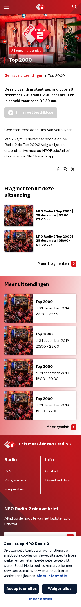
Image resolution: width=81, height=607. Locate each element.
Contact (51, 471)
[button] (6, 7)
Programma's (15, 480)
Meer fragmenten (53, 263)
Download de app (59, 480)
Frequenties (14, 489)
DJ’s (7, 471)
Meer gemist (57, 427)
